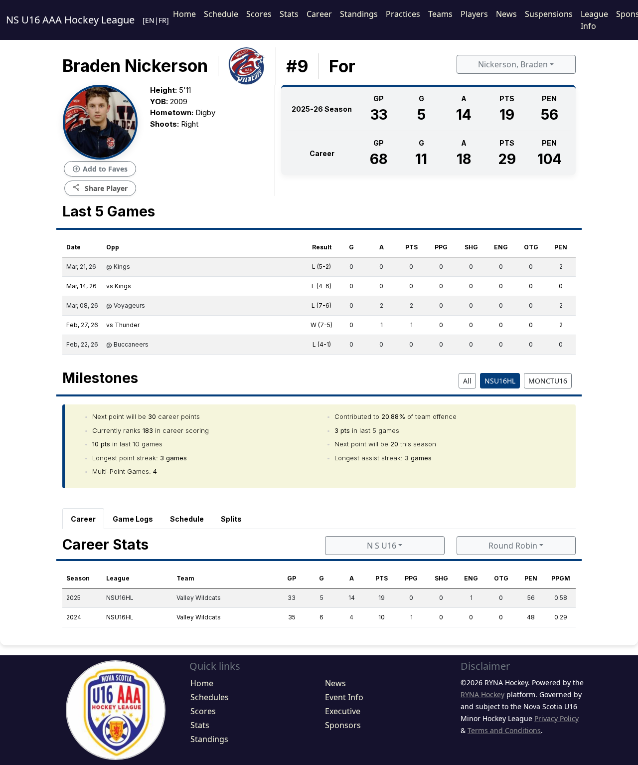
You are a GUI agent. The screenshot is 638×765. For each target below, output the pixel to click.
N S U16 (381, 545)
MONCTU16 (547, 380)
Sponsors (343, 725)
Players (474, 13)
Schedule (221, 13)
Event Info (344, 697)
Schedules (209, 697)
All (467, 380)
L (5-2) (321, 266)
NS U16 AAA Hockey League (70, 19)
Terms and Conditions (504, 730)
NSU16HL (499, 380)
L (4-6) (321, 286)
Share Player (100, 188)
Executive (342, 711)
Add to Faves (100, 169)
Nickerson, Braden (513, 64)
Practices (403, 13)
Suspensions (549, 13)
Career (319, 13)
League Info (594, 19)
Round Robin (512, 545)
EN (150, 20)
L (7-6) (321, 305)
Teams (440, 13)
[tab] (83, 518)
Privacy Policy (556, 718)
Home (184, 13)
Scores (259, 13)
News (506, 13)
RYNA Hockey (482, 694)
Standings (359, 13)
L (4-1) (322, 344)
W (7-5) (321, 325)
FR (162, 20)
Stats (289, 13)
